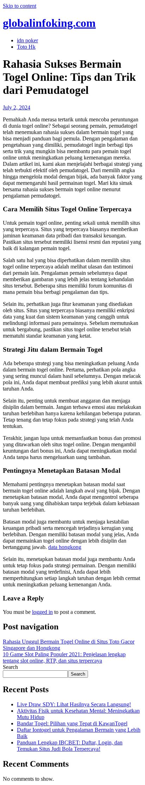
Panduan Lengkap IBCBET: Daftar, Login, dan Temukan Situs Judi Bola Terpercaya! (69, 745)
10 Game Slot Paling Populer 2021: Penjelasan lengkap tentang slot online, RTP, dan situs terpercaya (64, 657)
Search (10, 667)
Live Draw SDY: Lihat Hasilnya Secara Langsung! (74, 704)
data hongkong (64, 547)
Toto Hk (26, 47)
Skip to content (19, 6)
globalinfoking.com (49, 23)
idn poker (27, 40)
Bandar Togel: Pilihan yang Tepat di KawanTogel (72, 723)
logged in (42, 612)
